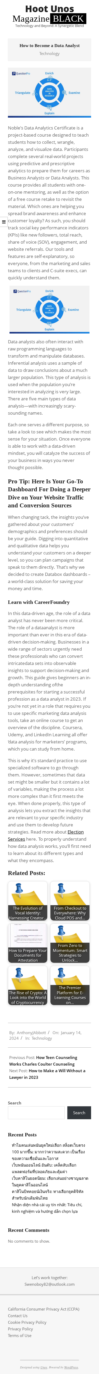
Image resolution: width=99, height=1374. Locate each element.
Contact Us (17, 1315)
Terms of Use (19, 1335)
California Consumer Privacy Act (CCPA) (43, 1309)
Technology (49, 53)
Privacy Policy (20, 1328)
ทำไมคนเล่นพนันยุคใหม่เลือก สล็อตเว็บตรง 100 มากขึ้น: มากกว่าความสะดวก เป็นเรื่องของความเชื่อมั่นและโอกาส (48, 1151)
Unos (43, 1367)
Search (14, 1102)
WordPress (71, 1367)
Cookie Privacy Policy (27, 1322)
